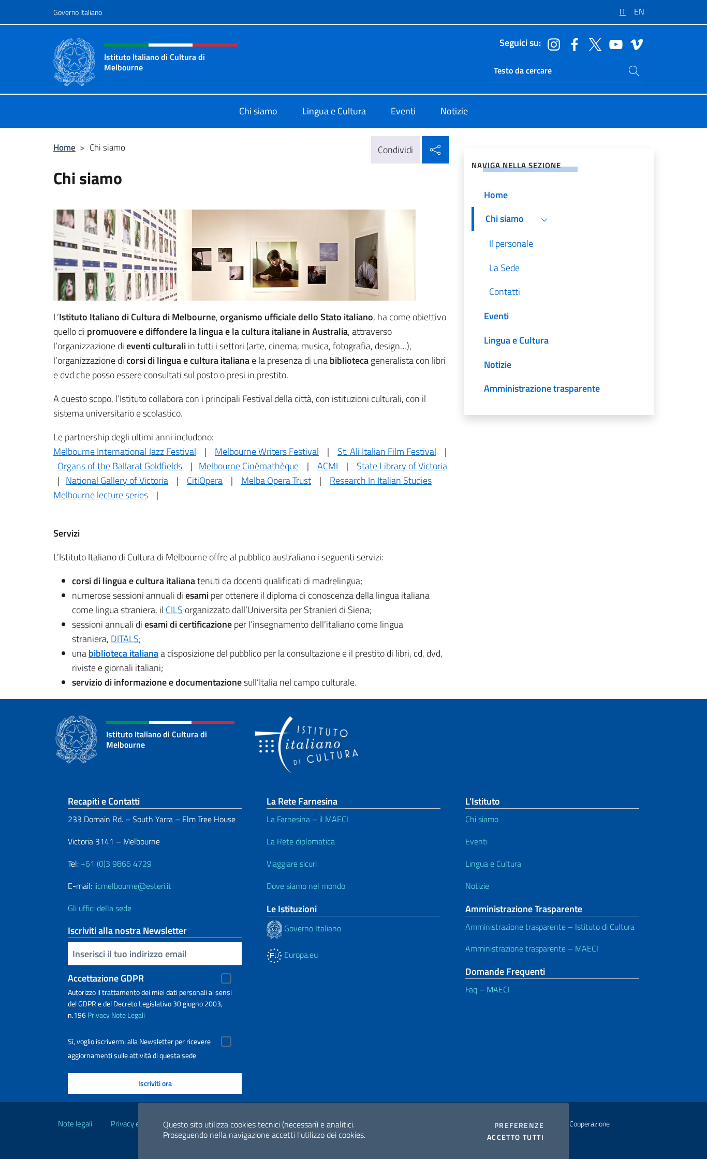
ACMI (327, 466)
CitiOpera (205, 480)
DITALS (125, 639)
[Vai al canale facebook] (572, 43)
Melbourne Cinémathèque (249, 466)
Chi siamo (481, 819)
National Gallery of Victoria (117, 480)
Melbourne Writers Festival (267, 451)
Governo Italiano (77, 12)
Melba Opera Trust (276, 480)
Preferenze (519, 1125)
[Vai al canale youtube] (613, 43)
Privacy (98, 1014)
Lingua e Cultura (493, 863)
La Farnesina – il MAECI (307, 819)
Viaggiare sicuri (292, 863)
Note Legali (128, 1014)
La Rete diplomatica (301, 841)
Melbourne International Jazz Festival (124, 451)
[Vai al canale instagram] (551, 43)
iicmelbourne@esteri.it (132, 886)
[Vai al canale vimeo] (634, 43)
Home (64, 147)
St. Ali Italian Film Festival (386, 451)
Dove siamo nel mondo (306, 886)
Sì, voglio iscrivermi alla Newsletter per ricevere (139, 1041)
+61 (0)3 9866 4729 (116, 863)
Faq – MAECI (487, 989)
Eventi (476, 841)
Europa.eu (300, 954)
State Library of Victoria (402, 466)
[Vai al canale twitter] (592, 43)
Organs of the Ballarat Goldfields (119, 466)
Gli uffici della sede (99, 908)
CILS (174, 610)
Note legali (75, 1124)
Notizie (477, 886)
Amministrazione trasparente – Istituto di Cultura (550, 926)
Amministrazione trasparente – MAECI (531, 948)
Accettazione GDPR (106, 978)
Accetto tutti (515, 1137)
